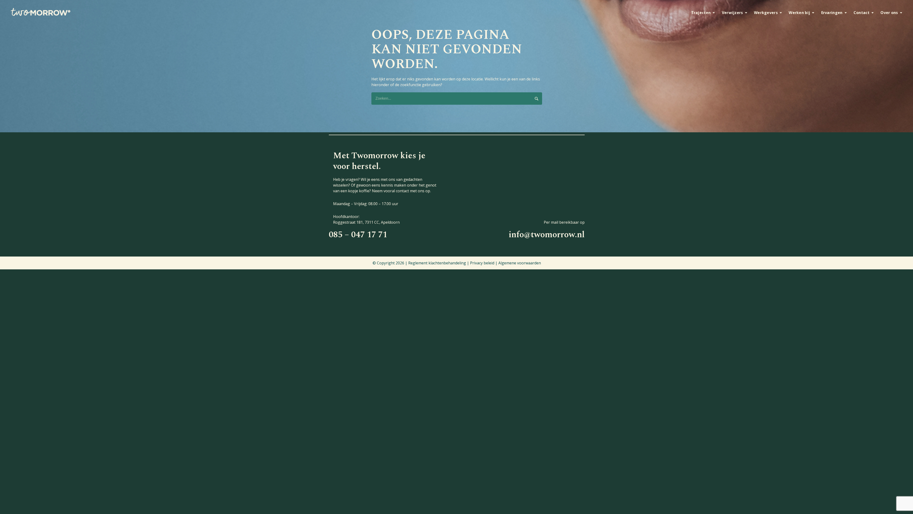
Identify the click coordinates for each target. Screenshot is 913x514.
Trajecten (701, 12)
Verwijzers (732, 12)
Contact (861, 12)
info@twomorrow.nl (547, 234)
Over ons (889, 12)
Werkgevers (766, 12)
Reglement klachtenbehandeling (437, 263)
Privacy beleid (482, 263)
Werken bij (799, 12)
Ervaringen (832, 12)
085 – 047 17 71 (358, 234)
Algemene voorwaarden (519, 263)
